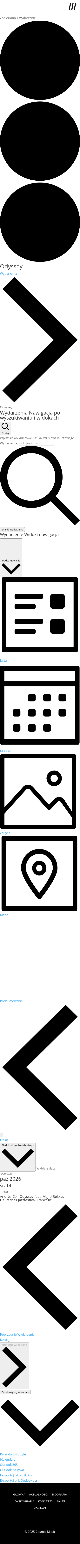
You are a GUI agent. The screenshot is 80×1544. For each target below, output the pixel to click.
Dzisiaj (4, 1140)
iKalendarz (7, 1459)
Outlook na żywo (12, 1470)
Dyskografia (24, 1501)
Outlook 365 (9, 1465)
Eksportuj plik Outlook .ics (19, 1480)
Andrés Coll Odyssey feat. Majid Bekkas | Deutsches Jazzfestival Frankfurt (33, 1198)
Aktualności (38, 1494)
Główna (19, 1494)
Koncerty (45, 1501)
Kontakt (40, 1508)
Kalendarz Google (13, 1454)
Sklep (61, 1501)
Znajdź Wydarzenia (12, 529)
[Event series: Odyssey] (10, 1192)
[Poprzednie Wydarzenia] (40, 1130)
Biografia (59, 1494)
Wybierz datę (46, 1168)
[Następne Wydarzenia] (1, 1135)
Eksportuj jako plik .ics (16, 1475)
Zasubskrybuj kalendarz (15, 1392)
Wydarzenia (8, 273)
